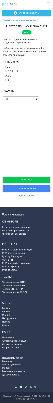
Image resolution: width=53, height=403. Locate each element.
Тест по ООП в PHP (12, 289)
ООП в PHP (8, 260)
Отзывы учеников (11, 364)
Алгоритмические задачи (24, 20)
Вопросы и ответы (11, 347)
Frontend (6, 311)
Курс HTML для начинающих (17, 249)
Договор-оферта (11, 375)
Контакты (7, 361)
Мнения (6, 315)
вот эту (14, 234)
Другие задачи (26, 195)
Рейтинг (6, 368)
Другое (5, 325)
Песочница (8, 337)
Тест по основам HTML (14, 282)
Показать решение (26, 189)
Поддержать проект (12, 358)
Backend (6, 308)
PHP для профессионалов (16, 263)
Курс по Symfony (10, 266)
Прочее (6, 322)
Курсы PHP (10, 244)
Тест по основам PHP (13, 285)
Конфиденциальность (13, 371)
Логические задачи (12, 344)
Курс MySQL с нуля (12, 256)
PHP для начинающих (13, 253)
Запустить (26, 180)
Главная (6, 20)
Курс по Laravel (10, 270)
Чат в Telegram (28, 13)
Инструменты (9, 318)
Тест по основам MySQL (15, 292)
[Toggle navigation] (48, 3)
